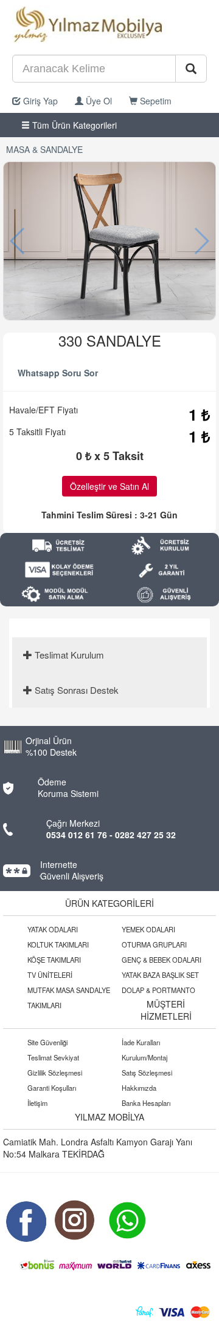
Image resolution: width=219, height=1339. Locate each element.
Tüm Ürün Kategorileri (73, 125)
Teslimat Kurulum (68, 654)
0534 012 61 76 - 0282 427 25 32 (111, 835)
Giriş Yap (39, 101)
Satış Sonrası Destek (75, 689)
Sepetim (154, 101)
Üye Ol (97, 101)
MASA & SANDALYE (44, 149)
